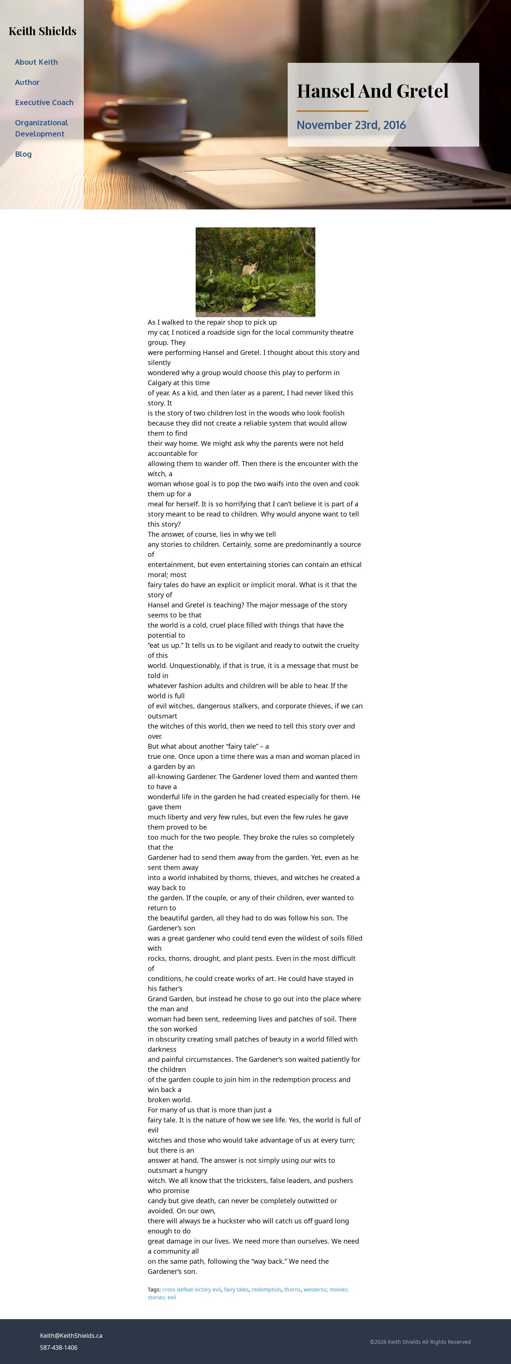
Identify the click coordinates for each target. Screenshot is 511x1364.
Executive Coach (44, 102)
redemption (266, 1289)
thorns (292, 1289)
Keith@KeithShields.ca (71, 1335)
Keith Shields (43, 30)
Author (27, 82)
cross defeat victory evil (191, 1289)
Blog (23, 154)
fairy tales (236, 1289)
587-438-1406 (58, 1347)
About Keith (36, 62)
